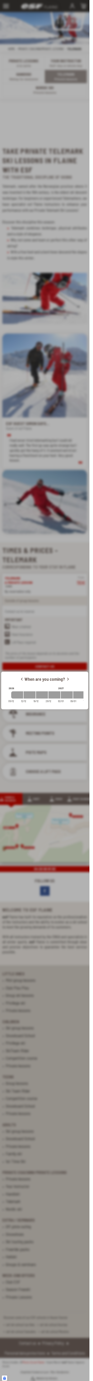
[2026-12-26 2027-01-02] (54, 695)
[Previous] (22, 679)
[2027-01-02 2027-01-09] (67, 695)
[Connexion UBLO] (4, 1378)
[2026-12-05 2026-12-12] (17, 695)
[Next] (68, 679)
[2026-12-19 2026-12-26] (42, 695)
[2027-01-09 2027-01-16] (79, 695)
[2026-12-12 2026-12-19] (30, 695)
